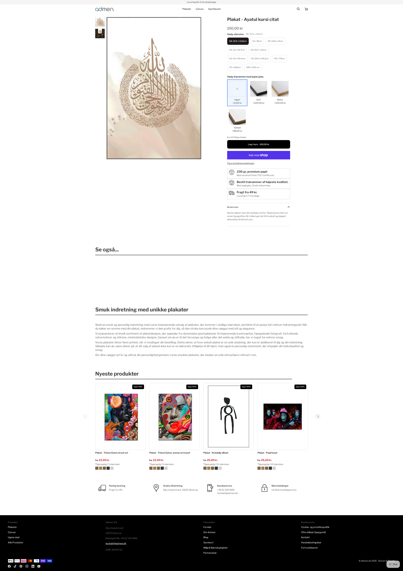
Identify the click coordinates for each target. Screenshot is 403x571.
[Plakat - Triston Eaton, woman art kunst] (174, 468)
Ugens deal (13, 537)
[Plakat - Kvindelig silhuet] (228, 468)
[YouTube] (38, 566)
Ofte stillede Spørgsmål (313, 532)
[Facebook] (9, 566)
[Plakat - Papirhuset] (283, 468)
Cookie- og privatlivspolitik (315, 527)
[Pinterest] (21, 566)
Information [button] (209, 522)
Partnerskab (210, 553)
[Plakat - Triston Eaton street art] (120, 468)
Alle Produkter (15, 542)
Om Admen (209, 532)
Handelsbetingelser (311, 542)
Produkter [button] (13, 522)
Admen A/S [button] (111, 522)
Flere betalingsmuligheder (240, 163)
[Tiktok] (15, 566)
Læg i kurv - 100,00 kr (258, 144)
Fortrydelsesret (309, 547)
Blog (205, 537)
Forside (207, 527)
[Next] (318, 416)
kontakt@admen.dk (116, 543)
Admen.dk (366, 561)
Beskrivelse (232, 207)
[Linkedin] (32, 566)
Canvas (12, 532)
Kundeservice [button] (308, 522)
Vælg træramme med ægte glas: (245, 76)
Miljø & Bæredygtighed (215, 547)
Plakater (12, 527)
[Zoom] (112, 153)
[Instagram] (27, 566)
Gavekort (208, 542)
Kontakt (305, 537)
